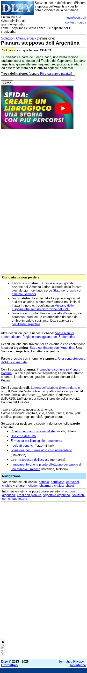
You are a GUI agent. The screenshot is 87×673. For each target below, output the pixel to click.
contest (70, 22)
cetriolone (57, 482)
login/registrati (76, 17)
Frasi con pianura (29, 495)
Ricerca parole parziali (55, 73)
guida (82, 22)
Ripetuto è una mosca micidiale (33, 431)
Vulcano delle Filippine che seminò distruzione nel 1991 (43, 307)
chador (32, 485)
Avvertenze (78, 665)
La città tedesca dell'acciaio (30, 459)
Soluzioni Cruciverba (17, 38)
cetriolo (44, 482)
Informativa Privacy (70, 661)
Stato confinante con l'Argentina (52, 347)
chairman (45, 485)
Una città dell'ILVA (23, 436)
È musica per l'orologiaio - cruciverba (36, 441)
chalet (69, 485)
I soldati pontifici (22, 445)
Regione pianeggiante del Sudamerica (48, 337)
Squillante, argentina (26, 324)
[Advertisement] (43, 612)
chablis (7, 485)
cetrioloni (72, 482)
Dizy (4, 661)
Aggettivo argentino (56, 495)
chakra (59, 485)
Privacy (2, 649)
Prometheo (9, 665)
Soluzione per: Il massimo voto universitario (41, 450)
